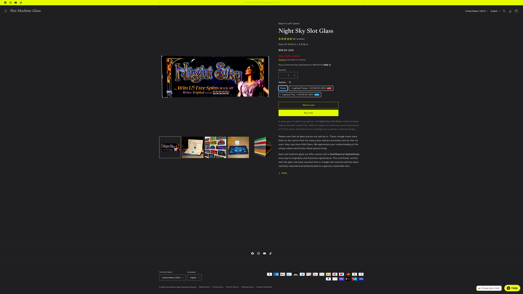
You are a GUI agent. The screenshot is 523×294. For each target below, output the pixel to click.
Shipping (282, 60)
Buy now (308, 113)
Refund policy (204, 287)
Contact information (264, 287)
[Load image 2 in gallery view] (192, 147)
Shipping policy (247, 287)
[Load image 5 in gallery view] (261, 147)
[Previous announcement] (160, 2)
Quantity (282, 70)
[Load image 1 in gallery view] (170, 147)
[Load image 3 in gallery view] (215, 147)
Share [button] (284, 173)
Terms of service (232, 287)
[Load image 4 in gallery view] (238, 147)
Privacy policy (218, 287)
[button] (6, 11)
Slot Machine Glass (173, 287)
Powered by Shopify (189, 287)
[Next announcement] (363, 2)
